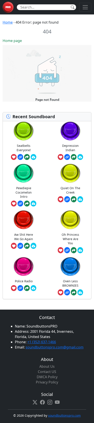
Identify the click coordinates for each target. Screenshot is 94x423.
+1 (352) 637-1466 (41, 342)
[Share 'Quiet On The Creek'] (74, 199)
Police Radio (24, 281)
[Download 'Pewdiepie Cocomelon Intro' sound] (33, 204)
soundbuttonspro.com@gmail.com (55, 347)
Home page (12, 40)
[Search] (72, 7)
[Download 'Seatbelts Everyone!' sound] (33, 157)
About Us (47, 366)
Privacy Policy (47, 382)
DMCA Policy (47, 376)
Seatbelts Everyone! (24, 148)
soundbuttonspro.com (64, 415)
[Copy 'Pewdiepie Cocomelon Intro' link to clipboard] (20, 204)
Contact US (47, 371)
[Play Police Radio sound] (23, 266)
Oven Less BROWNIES (70, 283)
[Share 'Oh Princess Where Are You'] (74, 250)
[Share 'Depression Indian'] (74, 157)
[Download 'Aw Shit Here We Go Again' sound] (33, 246)
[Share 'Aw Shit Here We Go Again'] (27, 246)
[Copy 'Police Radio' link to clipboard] (20, 288)
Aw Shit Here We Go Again (23, 236)
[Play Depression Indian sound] (70, 131)
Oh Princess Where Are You (70, 238)
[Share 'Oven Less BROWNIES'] (74, 292)
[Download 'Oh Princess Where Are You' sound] (80, 250)
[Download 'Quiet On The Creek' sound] (80, 199)
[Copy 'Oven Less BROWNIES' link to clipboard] (67, 292)
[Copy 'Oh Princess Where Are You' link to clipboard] (67, 250)
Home (8, 22)
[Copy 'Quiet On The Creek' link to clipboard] (67, 199)
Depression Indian (70, 148)
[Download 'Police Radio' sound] (33, 288)
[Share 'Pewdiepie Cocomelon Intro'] (27, 204)
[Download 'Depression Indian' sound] (80, 157)
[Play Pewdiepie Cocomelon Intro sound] (23, 173)
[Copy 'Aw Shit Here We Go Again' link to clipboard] (20, 246)
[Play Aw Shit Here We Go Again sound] (23, 219)
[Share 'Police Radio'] (27, 288)
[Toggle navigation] (85, 7)
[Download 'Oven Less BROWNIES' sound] (80, 292)
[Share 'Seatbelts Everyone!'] (27, 157)
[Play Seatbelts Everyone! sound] (23, 131)
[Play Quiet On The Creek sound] (70, 173)
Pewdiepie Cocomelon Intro (24, 192)
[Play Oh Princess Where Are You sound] (70, 219)
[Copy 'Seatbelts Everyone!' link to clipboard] (20, 157)
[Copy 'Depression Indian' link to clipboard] (67, 157)
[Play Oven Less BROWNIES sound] (70, 266)
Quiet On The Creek (70, 190)
